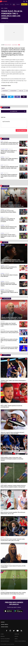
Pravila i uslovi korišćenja (20, 641)
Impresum (2, 636)
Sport (2, 8)
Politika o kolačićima (5, 638)
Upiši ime (3, 117)
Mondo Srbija (4, 624)
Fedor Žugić (5, 90)
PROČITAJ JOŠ (6, 355)
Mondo (3, 622)
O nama (2, 634)
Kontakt (16, 636)
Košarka (5, 8)
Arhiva (16, 638)
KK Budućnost (13, 90)
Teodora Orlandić (8, 44)
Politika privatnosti (5, 641)
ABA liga (21, 90)
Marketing (17, 634)
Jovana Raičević (15, 44)
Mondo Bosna (4, 626)
